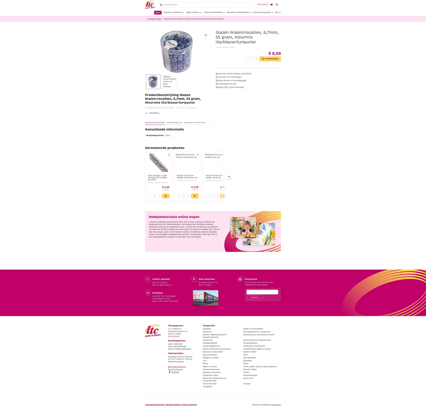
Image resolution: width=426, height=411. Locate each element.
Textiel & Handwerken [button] (213, 12)
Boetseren (207, 332)
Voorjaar (246, 384)
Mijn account (263, 4)
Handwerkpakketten (211, 346)
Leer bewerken (249, 358)
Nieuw (205, 364)
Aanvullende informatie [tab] (155, 123)
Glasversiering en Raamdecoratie (257, 340)
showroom (241, 81)
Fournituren (208, 340)
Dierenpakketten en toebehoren (256, 332)
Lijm (204, 361)
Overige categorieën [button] (262, 12)
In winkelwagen (272, 59)
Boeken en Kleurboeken (253, 329)
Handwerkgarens (250, 343)
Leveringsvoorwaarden (155, 405)
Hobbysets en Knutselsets (254, 346)
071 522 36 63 (177, 370)
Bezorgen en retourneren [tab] (195, 123)
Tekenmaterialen (250, 375)
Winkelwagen (277, 4)
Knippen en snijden (211, 358)
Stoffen (246, 372)
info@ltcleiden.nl (178, 367)
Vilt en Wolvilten (210, 384)
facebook (175, 372)
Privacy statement (189, 405)
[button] (229, 176)
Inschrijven (255, 297)
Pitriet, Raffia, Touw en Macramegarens (260, 367)
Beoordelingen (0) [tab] (174, 123)
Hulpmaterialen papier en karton (257, 349)
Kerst (245, 355)
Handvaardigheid (210, 343)
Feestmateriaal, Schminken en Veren (258, 335)
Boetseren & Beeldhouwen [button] (238, 12)
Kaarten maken (249, 352)
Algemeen (207, 329)
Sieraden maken (154, 19)
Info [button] (276, 12)
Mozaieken (247, 361)
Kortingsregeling (173, 405)
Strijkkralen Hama (210, 375)
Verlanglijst (271, 4)
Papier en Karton (210, 367)
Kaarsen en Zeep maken (213, 352)
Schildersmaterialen (211, 369)
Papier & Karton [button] (192, 12)
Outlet (158, 13)
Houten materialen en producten (217, 349)
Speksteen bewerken (212, 372)
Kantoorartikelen (210, 355)
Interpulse (276, 405)
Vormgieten (207, 387)
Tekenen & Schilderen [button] (172, 12)
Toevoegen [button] (166, 196)
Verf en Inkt (248, 378)
